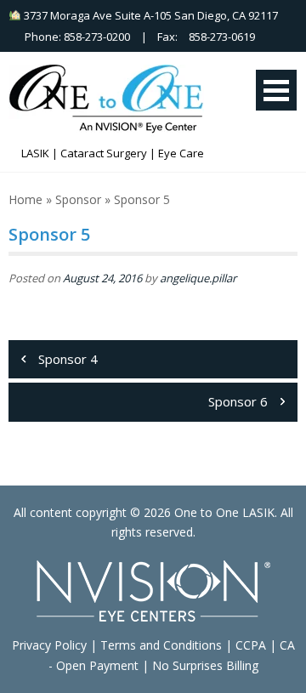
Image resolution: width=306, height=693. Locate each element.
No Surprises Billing (205, 665)
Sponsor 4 (68, 358)
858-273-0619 (222, 36)
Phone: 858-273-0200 (73, 36)
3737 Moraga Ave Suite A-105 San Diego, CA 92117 (149, 15)
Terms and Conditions (161, 645)
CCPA (250, 645)
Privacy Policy (49, 645)
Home (25, 199)
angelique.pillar (198, 278)
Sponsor (78, 199)
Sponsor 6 (238, 401)
